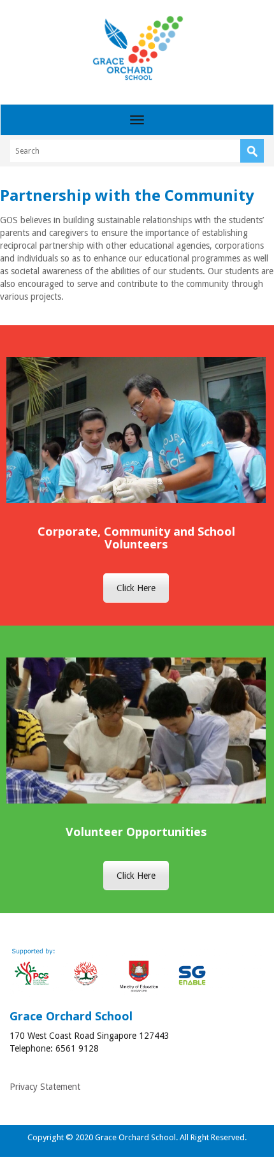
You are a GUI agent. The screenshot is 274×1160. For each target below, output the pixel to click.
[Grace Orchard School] (137, 47)
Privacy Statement (45, 1087)
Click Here (136, 588)
